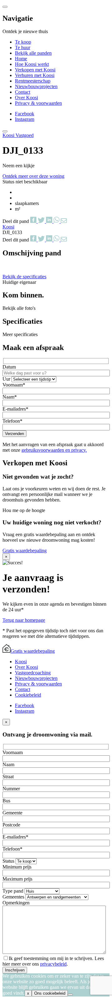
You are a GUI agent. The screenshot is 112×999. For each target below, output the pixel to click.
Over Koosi (26, 97)
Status (9, 861)
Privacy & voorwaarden (38, 103)
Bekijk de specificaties (24, 276)
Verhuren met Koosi (34, 75)
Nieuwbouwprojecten (36, 86)
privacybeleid (53, 964)
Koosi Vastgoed (18, 135)
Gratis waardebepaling (24, 550)
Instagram (24, 119)
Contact (22, 92)
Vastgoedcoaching (33, 672)
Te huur (22, 47)
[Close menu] (4, 7)
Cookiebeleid (28, 695)
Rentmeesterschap (32, 80)
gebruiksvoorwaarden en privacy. (54, 450)
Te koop (23, 42)
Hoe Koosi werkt (32, 64)
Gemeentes (14, 896)
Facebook (24, 113)
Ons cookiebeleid (49, 993)
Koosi (21, 661)
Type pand (13, 891)
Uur (7, 379)
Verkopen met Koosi (35, 69)
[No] (70, 995)
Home (21, 58)
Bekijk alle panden (33, 53)
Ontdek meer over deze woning (33, 176)
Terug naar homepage (23, 620)
